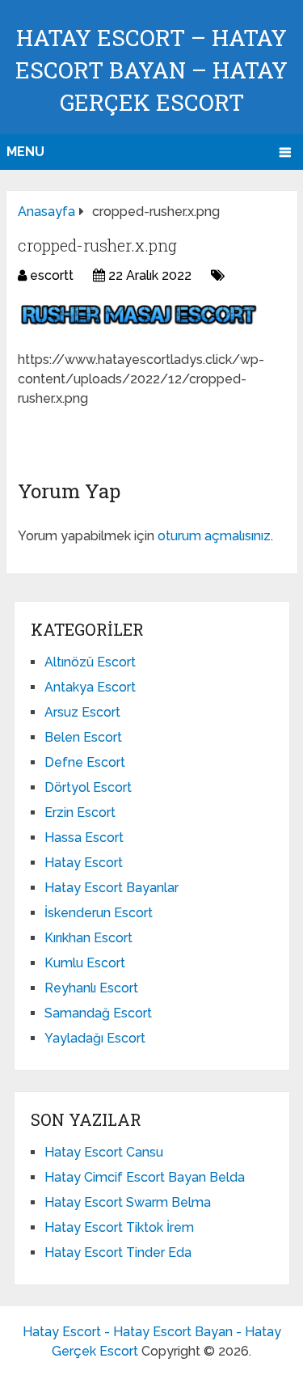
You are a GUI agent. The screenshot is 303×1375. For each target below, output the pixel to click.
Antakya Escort (90, 687)
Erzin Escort (80, 812)
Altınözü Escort (90, 662)
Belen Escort (83, 737)
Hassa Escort (84, 837)
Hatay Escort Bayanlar (111, 887)
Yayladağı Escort (94, 1038)
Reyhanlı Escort (91, 988)
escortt (52, 275)
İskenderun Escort (98, 912)
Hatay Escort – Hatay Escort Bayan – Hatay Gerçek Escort (151, 70)
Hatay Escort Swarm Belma (127, 1202)
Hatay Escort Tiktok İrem (119, 1227)
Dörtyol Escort (88, 787)
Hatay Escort (83, 862)
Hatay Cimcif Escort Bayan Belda (144, 1177)
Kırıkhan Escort (88, 938)
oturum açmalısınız (214, 536)
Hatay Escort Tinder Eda (117, 1252)
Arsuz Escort (82, 712)
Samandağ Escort (98, 1013)
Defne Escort (84, 762)
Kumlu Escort (84, 963)
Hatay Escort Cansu (103, 1152)
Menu (25, 151)
